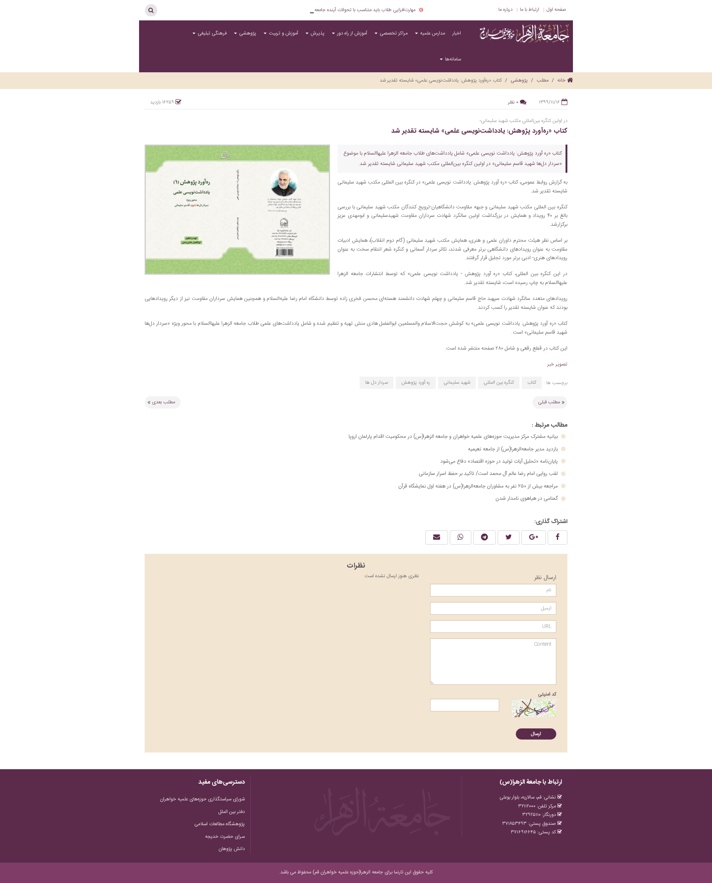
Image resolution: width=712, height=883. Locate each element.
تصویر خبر (557, 364)
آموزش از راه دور (351, 33)
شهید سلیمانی (457, 382)
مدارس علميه (432, 33)
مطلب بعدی (163, 402)
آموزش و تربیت (282, 33)
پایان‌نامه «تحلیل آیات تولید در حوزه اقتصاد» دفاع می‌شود (499, 461)
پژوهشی (247, 33)
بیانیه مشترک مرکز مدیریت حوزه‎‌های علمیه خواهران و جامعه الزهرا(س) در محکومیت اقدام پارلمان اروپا (454, 436)
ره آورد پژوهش (415, 382)
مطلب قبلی (549, 402)
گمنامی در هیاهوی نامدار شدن (527, 498)
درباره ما (505, 10)
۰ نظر (513, 102)
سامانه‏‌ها (452, 59)
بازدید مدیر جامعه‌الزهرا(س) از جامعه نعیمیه (513, 449)
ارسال (536, 734)
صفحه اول (556, 10)
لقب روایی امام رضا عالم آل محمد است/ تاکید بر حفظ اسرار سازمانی (489, 473)
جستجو (151, 10)
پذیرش (316, 33)
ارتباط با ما (529, 10)
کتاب (531, 382)
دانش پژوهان (231, 849)
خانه (562, 80)
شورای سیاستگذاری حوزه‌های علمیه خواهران (202, 799)
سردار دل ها (376, 382)
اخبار (456, 33)
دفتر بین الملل (231, 812)
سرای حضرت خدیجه (225, 837)
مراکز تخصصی (393, 33)
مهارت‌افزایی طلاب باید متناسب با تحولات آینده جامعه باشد (360, 10)
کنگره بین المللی (499, 382)
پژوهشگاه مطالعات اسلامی (219, 824)
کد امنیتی (547, 694)
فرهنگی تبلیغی (211, 33)
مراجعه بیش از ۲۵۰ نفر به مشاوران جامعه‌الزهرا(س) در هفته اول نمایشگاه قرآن (478, 486)
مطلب (542, 80)
